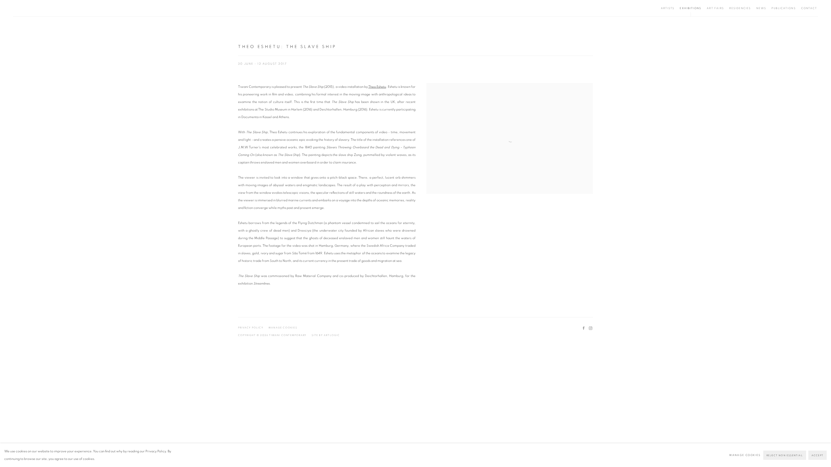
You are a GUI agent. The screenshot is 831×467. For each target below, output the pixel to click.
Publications (783, 8)
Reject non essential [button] (785, 455)
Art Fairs (715, 8)
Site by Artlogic (326, 335)
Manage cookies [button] (283, 327)
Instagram (590, 328)
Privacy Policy (250, 327)
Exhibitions (690, 8)
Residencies (740, 8)
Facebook (583, 328)
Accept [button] (817, 455)
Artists (668, 8)
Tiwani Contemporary (39, 8)
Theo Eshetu (377, 86)
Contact (809, 8)
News (761, 8)
